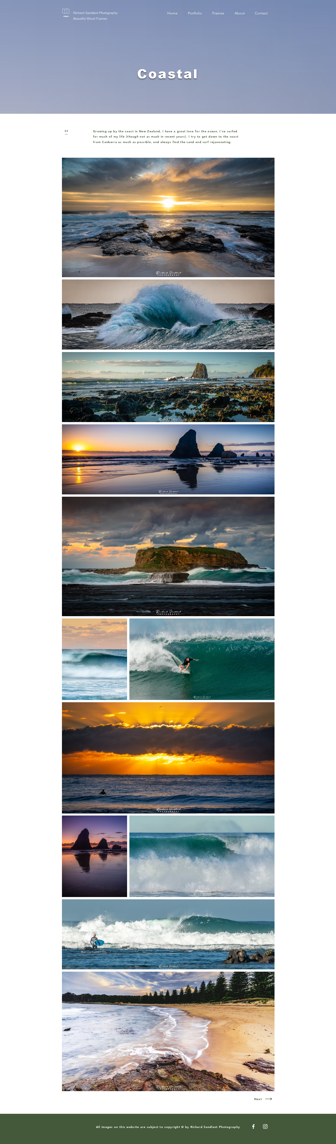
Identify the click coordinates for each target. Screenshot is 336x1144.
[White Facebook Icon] (253, 1126)
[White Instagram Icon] (265, 1126)
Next (258, 1099)
